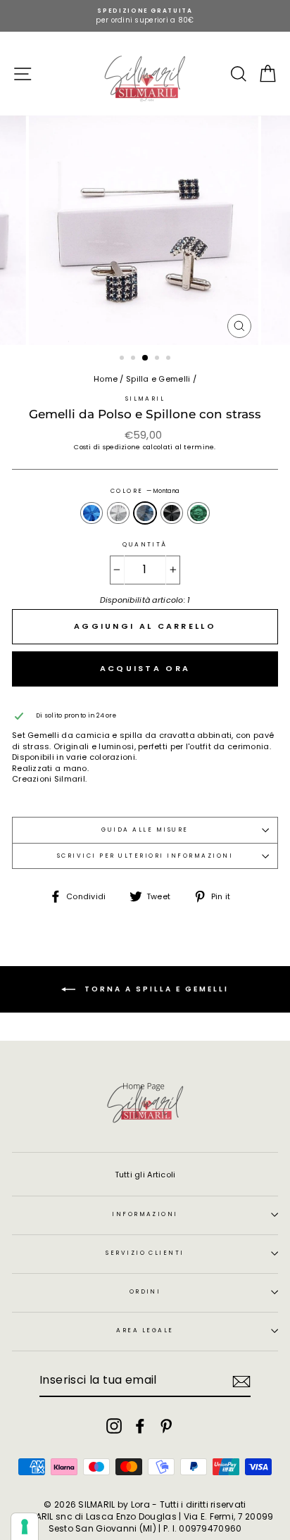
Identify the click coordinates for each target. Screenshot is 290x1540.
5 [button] (169, 359)
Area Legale (144, 1330)
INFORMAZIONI (145, 1214)
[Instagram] (114, 1426)
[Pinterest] (166, 1426)
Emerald (198, 513)
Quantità (145, 545)
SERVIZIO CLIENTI (145, 1252)
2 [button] (134, 359)
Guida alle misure (144, 829)
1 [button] (123, 359)
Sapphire (91, 513)
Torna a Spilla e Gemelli (155, 989)
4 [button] (158, 359)
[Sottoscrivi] (241, 1381)
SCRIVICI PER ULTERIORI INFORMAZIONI (145, 855)
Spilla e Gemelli (158, 378)
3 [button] (145, 358)
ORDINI (145, 1291)
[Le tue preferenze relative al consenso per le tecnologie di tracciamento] (24, 1526)
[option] (145, 16)
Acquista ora (145, 668)
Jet (171, 513)
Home (106, 378)
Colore (145, 491)
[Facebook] (140, 1426)
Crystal (118, 513)
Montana (145, 513)
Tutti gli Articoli (145, 1174)
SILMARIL (145, 398)
